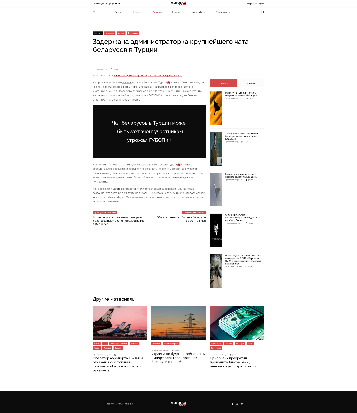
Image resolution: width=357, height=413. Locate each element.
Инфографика (198, 12)
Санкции (157, 12)
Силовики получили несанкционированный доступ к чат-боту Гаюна (242, 218)
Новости (137, 12)
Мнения (176, 12)
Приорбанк (216, 348)
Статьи (119, 404)
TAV (105, 344)
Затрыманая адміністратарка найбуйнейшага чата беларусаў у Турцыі (148, 75)
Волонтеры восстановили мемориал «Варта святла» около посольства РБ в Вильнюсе (118, 218)
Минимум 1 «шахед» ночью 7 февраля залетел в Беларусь (241, 94)
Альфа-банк (216, 344)
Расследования (223, 12)
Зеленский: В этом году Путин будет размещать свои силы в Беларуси (241, 136)
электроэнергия (171, 344)
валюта (229, 344)
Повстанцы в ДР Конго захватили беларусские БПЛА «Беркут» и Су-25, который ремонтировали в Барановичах (243, 259)
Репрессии (133, 33)
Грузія (96, 348)
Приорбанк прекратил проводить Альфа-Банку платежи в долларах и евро (233, 362)
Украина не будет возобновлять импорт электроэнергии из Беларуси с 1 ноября (178, 358)
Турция (118, 348)
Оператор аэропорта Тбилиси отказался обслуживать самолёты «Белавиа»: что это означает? (118, 364)
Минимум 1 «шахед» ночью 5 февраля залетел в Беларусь (241, 175)
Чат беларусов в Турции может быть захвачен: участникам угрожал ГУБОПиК (150, 130)
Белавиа (134, 344)
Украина (156, 344)
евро (250, 344)
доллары (240, 344)
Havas (96, 344)
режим (121, 33)
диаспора (110, 33)
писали (126, 82)
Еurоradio (118, 185)
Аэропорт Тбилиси (119, 344)
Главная (119, 12)
